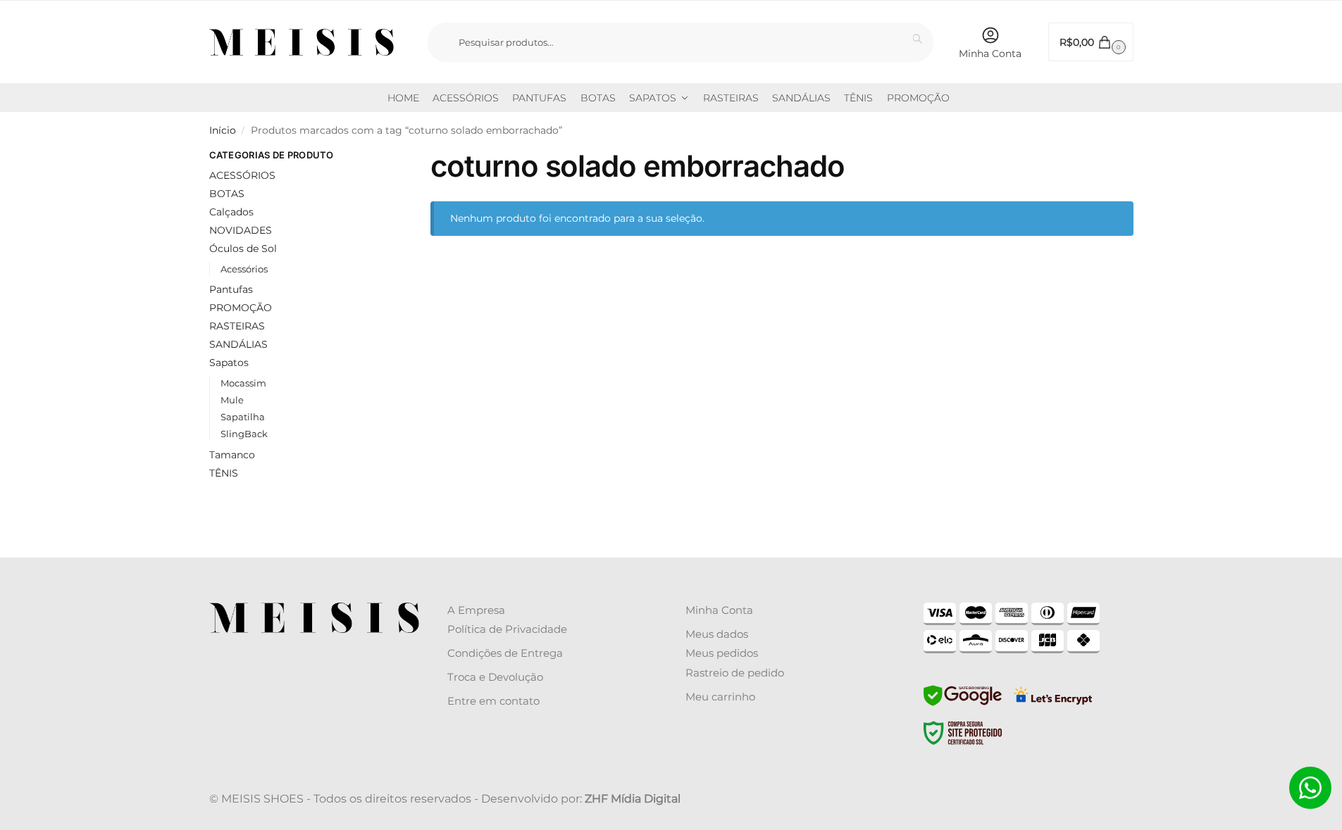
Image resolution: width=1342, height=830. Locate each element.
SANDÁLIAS (238, 344)
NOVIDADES (240, 230)
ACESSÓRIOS (242, 175)
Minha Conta (990, 53)
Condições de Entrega (505, 653)
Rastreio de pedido (734, 672)
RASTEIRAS (237, 326)
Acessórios (244, 269)
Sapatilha (242, 416)
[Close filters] (370, 157)
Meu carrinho (720, 696)
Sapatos (229, 362)
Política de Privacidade (507, 629)
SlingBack (244, 433)
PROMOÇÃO (240, 307)
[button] (1090, 42)
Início (222, 130)
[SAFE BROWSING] (963, 704)
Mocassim (243, 383)
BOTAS (226, 193)
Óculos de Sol (243, 248)
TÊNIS (223, 473)
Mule (232, 399)
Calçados (231, 212)
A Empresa (476, 610)
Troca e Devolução (495, 677)
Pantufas (231, 289)
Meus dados (716, 634)
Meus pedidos (721, 653)
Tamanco (232, 454)
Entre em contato (493, 701)
